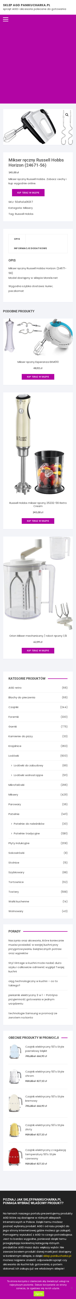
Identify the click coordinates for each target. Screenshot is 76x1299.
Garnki (12, 726)
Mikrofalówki (16, 785)
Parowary (14, 804)
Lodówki (13, 756)
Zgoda (38, 1293)
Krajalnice (14, 746)
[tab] (17, 239)
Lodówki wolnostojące (28, 775)
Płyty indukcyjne (19, 843)
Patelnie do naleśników (29, 824)
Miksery (28, 208)
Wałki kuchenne (18, 901)
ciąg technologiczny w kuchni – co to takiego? (33, 983)
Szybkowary (16, 872)
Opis (17, 239)
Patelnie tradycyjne (27, 833)
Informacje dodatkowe (30, 248)
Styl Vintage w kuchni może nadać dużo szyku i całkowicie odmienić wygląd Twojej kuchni (36, 967)
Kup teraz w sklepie (28, 192)
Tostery (13, 892)
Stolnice (13, 862)
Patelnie (13, 814)
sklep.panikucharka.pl (57, 1256)
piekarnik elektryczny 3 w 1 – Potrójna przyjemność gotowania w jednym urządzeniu (32, 999)
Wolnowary (15, 911)
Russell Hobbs (24, 214)
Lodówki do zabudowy (28, 765)
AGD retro (15, 688)
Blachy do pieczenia (21, 697)
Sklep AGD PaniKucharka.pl (26, 5)
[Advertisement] (38, 64)
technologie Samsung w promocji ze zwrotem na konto (32, 1015)
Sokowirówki (16, 853)
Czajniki (13, 707)
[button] (67, 115)
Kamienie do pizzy (20, 736)
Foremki (13, 717)
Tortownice (16, 882)
